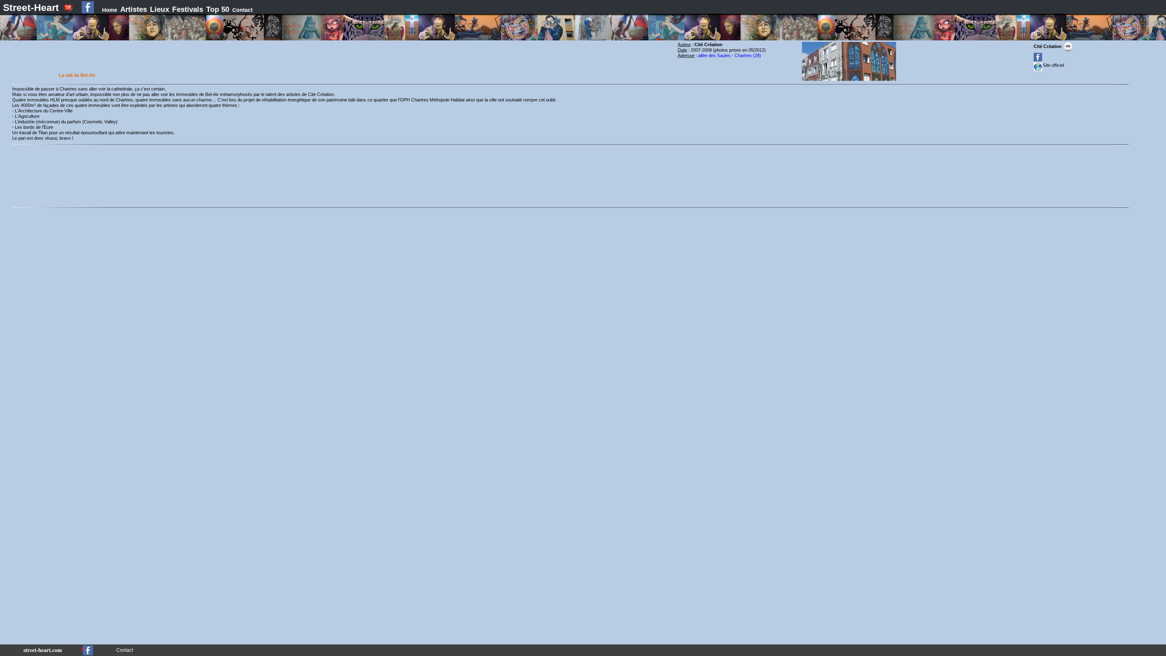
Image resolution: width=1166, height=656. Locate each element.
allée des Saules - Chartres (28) (729, 55)
